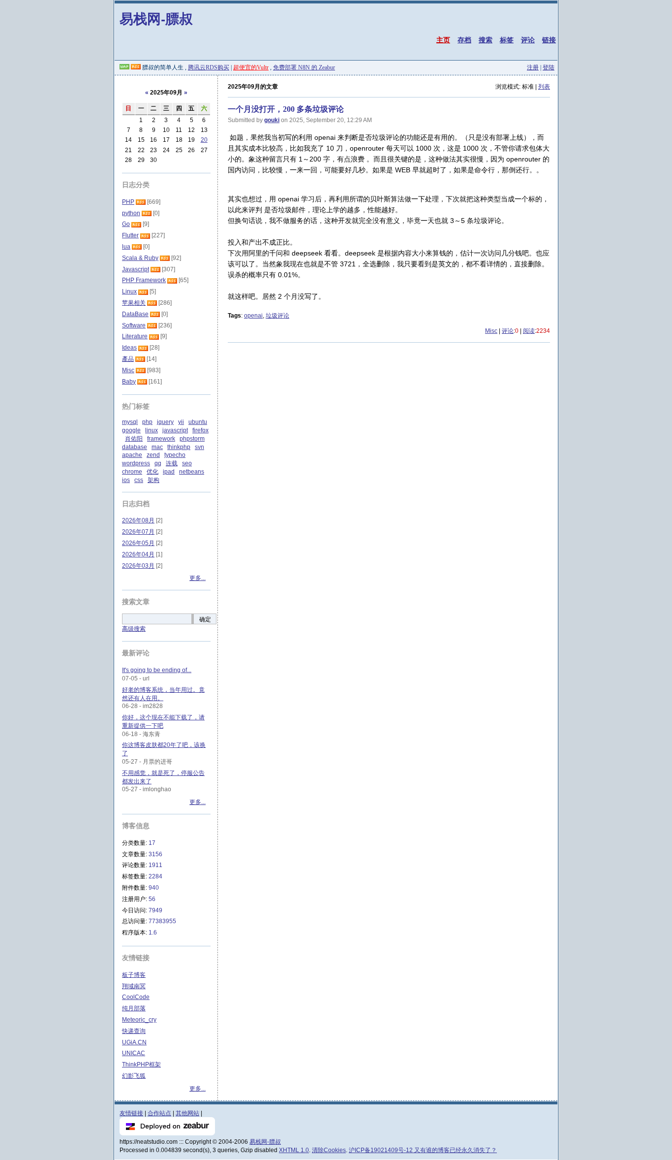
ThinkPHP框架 (141, 1064)
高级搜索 (134, 628)
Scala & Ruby (140, 258)
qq (157, 463)
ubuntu (197, 422)
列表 (544, 86)
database (134, 447)
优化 (152, 471)
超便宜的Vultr (251, 67)
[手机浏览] (124, 67)
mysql (130, 422)
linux (151, 430)
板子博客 (134, 974)
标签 (507, 40)
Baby (129, 381)
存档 (464, 40)
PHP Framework (144, 280)
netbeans (191, 471)
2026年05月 (138, 543)
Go (126, 224)
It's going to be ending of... (156, 670)
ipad (169, 471)
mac (157, 447)
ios (126, 480)
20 (204, 139)
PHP (128, 201)
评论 (528, 40)
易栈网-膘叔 (156, 18)
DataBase (135, 314)
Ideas (129, 347)
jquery (165, 422)
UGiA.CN (134, 1042)
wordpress (136, 463)
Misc (491, 330)
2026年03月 (138, 565)
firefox (200, 430)
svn (199, 447)
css (138, 480)
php (147, 422)
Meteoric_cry (139, 1019)
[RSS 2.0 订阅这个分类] (141, 201)
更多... (197, 578)
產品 (128, 358)
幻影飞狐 (134, 1075)
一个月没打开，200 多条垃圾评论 (286, 109)
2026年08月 (138, 520)
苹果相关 (134, 302)
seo (187, 463)
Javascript (135, 269)
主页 (443, 40)
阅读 (529, 330)
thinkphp (178, 447)
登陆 (548, 67)
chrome (132, 471)
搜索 (485, 40)
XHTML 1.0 (294, 1150)
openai (253, 315)
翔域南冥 (134, 986)
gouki (271, 120)
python (131, 213)
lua (126, 246)
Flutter (130, 235)
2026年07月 (138, 531)
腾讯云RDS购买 (208, 67)
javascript (175, 430)
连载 (172, 463)
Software (134, 325)
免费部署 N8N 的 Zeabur (304, 67)
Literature (135, 336)
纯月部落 (134, 1008)
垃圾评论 (277, 315)
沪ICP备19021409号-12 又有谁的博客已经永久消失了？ (423, 1150)
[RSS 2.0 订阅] (136, 67)
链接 (549, 40)
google (131, 430)
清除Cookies (329, 1150)
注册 (533, 67)
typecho (174, 454)
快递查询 (134, 1031)
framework (161, 438)
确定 (205, 619)
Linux (129, 291)
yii (181, 422)
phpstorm (192, 438)
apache (132, 454)
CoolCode (136, 997)
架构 (153, 480)
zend (153, 454)
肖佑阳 (134, 438)
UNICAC (133, 1053)
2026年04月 (138, 554)
